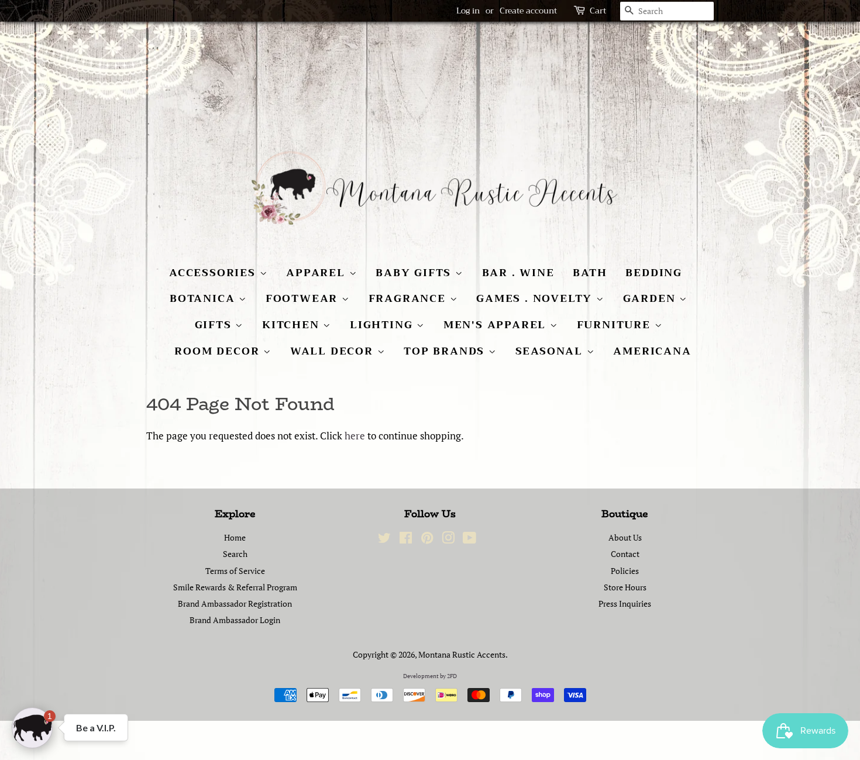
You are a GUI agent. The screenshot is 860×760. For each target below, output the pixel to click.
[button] (32, 727)
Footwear (304, 298)
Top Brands (446, 351)
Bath (590, 272)
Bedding (653, 272)
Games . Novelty (536, 298)
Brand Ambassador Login (235, 619)
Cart (598, 11)
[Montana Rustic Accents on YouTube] (469, 539)
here (355, 435)
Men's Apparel (496, 324)
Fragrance (409, 298)
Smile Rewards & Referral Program (235, 587)
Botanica (204, 298)
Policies (625, 570)
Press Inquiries (624, 603)
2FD (452, 676)
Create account (528, 11)
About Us (625, 537)
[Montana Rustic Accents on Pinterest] (427, 539)
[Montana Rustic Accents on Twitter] (384, 539)
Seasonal (551, 351)
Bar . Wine (518, 272)
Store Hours (625, 587)
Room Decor (218, 351)
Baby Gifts (415, 272)
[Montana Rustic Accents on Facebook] (405, 539)
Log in (468, 11)
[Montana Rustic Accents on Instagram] (448, 539)
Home (235, 537)
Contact (625, 553)
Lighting (383, 324)
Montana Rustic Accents (461, 654)
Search (235, 553)
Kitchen (292, 324)
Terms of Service (235, 570)
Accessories (214, 272)
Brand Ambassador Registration (235, 603)
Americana (652, 351)
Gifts (215, 324)
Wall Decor (333, 351)
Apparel (317, 272)
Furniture (616, 324)
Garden (651, 298)
